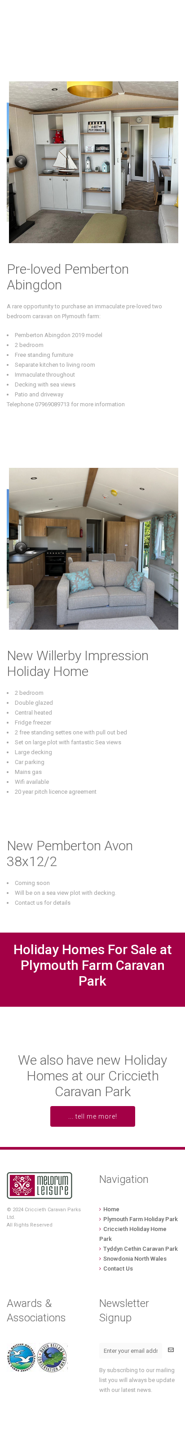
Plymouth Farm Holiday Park (140, 1219)
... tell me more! (92, 1116)
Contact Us (118, 1268)
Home (111, 1209)
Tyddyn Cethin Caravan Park (140, 1248)
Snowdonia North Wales (135, 1258)
